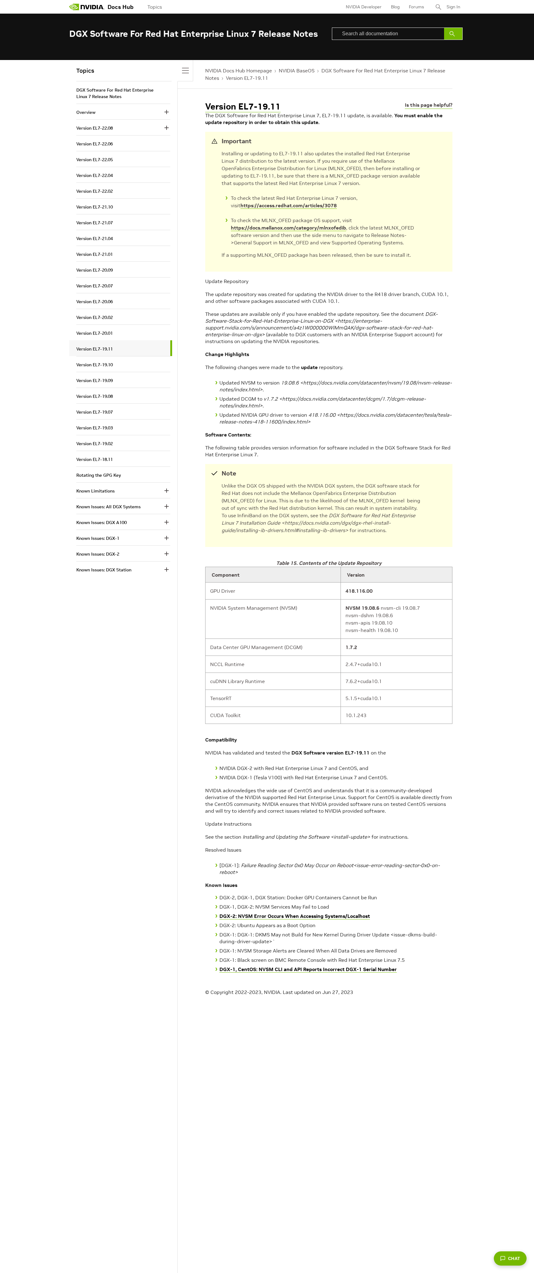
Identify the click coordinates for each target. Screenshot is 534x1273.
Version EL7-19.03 (94, 428)
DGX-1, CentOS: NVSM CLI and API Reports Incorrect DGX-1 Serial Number (308, 969)
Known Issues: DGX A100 (101, 522)
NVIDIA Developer (364, 7)
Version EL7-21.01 (94, 254)
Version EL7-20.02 (94, 317)
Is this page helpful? (428, 105)
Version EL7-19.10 (94, 365)
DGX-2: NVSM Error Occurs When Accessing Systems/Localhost (294, 916)
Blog (395, 7)
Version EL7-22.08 (94, 128)
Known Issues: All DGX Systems (108, 507)
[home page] (86, 7)
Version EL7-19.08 (94, 396)
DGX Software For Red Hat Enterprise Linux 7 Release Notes (115, 93)
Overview (85, 112)
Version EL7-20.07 (94, 286)
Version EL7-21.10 (94, 207)
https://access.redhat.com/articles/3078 (288, 205)
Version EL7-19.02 (94, 443)
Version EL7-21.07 (94, 223)
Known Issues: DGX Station (103, 570)
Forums (416, 7)
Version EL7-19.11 (247, 78)
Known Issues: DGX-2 (97, 554)
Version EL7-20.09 (94, 270)
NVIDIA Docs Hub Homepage (238, 70)
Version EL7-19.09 (94, 380)
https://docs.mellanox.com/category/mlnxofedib (288, 228)
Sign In (453, 7)
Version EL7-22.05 (94, 159)
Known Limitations (95, 491)
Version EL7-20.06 (94, 301)
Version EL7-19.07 (94, 412)
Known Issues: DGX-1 (97, 538)
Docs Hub (121, 7)
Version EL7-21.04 (94, 238)
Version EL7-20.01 (94, 333)
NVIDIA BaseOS (297, 70)
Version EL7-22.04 (94, 175)
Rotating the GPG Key (98, 475)
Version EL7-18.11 (94, 459)
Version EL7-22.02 (94, 191)
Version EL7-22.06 (94, 144)
